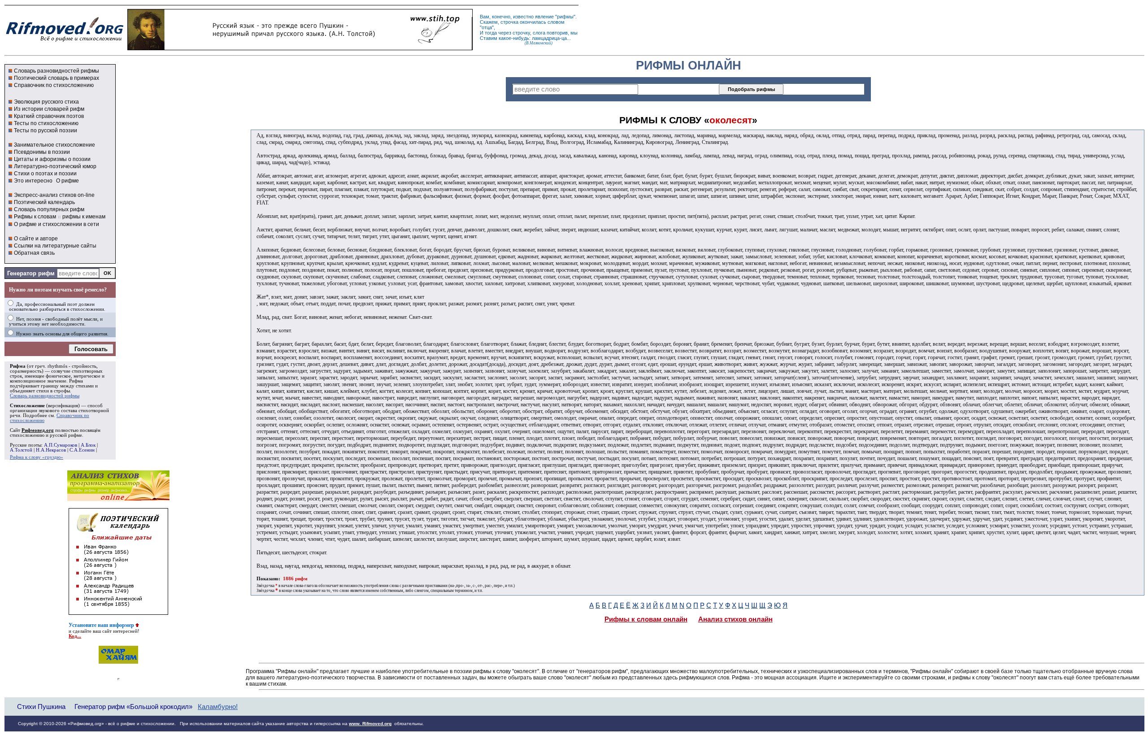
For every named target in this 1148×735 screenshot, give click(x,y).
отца (487, 27)
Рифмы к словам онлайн (645, 619)
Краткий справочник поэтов (49, 116)
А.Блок (88, 445)
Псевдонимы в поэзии (42, 152)
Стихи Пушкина (41, 706)
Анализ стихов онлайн (735, 619)
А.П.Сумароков (60, 445)
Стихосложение (27, 405)
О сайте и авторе (36, 238)
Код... (75, 636)
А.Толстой (21, 450)
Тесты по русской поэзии (45, 130)
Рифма (18, 366)
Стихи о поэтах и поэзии (45, 173)
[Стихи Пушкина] (300, 48)
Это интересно (33, 181)
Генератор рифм (31, 273)
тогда (491, 32)
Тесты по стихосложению (46, 123)
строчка (509, 22)
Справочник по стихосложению (54, 85)
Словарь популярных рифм (49, 209)
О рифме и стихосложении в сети (56, 224)
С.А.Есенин (82, 450)
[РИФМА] (64, 41)
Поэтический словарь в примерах (56, 78)
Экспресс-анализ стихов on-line (54, 195)
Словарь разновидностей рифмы (56, 71)
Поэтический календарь (44, 202)
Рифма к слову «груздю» (36, 457)
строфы (62, 390)
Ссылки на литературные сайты (55, 246)
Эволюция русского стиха (46, 102)
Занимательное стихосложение (54, 145)
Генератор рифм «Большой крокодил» (133, 706)
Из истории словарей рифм (49, 109)
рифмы (565, 16)
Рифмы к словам (35, 216)
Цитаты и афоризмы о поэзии (52, 159)
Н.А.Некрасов (51, 450)
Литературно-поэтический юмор (55, 166)
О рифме (67, 181)
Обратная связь (34, 253)
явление (544, 16)
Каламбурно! (218, 706)
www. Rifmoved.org (370, 723)
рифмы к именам (83, 216)
